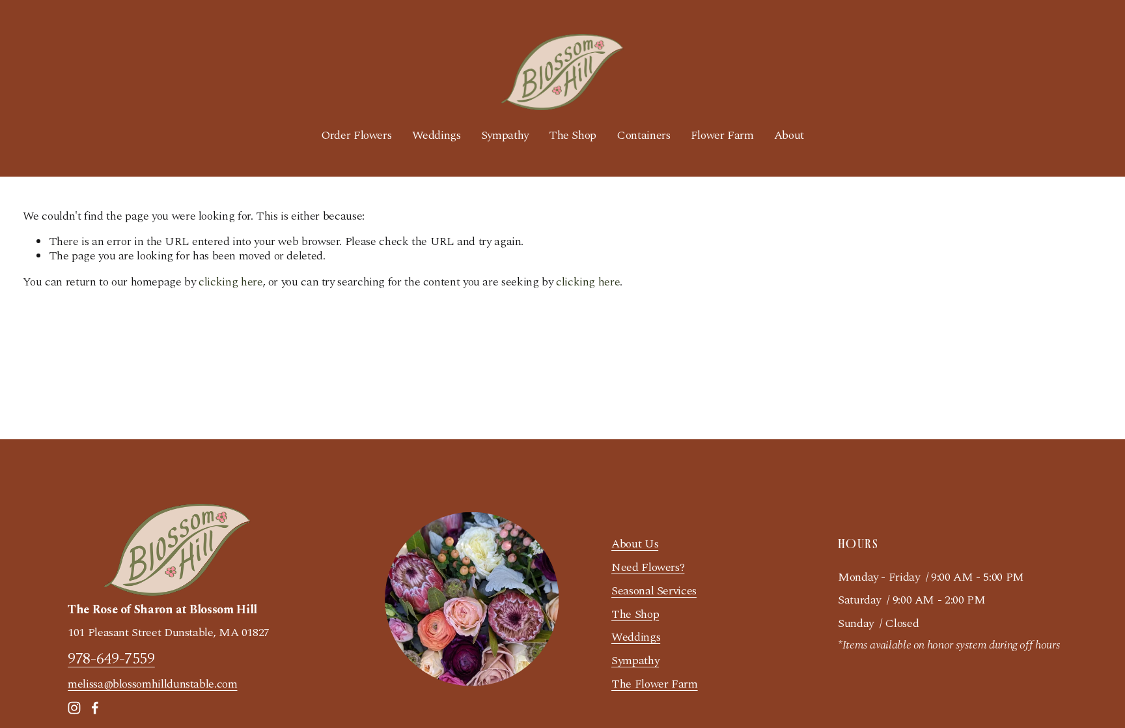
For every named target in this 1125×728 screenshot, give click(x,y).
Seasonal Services (654, 591)
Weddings (436, 135)
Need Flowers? (647, 568)
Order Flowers (356, 135)
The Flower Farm (654, 684)
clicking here (230, 282)
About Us (634, 544)
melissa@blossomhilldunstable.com (152, 684)
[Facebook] (95, 707)
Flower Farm (722, 135)
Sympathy (505, 135)
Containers (643, 135)
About (789, 135)
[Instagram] (74, 707)
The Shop (572, 135)
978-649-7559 (111, 658)
